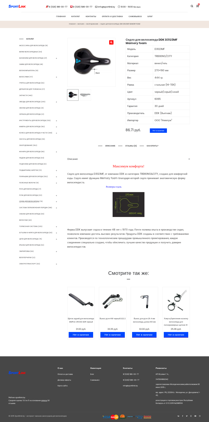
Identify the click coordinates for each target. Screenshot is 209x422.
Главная (72, 24)
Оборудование (92, 24)
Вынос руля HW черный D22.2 (113, 318)
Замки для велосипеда (29, 64)
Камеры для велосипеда (29, 126)
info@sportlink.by (130, 385)
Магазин (80, 24)
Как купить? (153, 146)
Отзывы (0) (131, 146)
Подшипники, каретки (28, 170)
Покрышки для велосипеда (31, 176)
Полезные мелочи (27, 183)
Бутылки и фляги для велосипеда (33, 232)
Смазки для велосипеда (29, 214)
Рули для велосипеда (28, 195)
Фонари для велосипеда (30, 151)
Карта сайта (63, 385)
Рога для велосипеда (28, 189)
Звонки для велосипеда (29, 108)
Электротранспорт (27, 264)
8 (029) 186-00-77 (131, 374)
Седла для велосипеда (29, 201)
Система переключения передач (33, 207)
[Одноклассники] (191, 416)
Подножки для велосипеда (31, 164)
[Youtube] (195, 416)
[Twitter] (187, 416)
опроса (44, 400)
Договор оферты (64, 380)
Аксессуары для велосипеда (31, 45)
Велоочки (23, 220)
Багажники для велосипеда (31, 58)
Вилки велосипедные (28, 52)
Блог (92, 374)
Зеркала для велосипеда (30, 114)
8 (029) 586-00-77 (131, 380)
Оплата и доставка (65, 374)
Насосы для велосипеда (30, 139)
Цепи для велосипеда (28, 239)
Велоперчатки (25, 257)
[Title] (199, 416)
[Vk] (178, 416)
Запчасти (23, 95)
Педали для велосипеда (29, 158)
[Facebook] (182, 416)
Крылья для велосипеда (29, 245)
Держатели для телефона (30, 89)
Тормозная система (28, 226)
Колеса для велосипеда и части (33, 133)
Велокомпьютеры (27, 70)
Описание (110, 146)
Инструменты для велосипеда (32, 120)
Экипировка (24, 251)
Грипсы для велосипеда (30, 83)
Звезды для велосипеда (29, 102)
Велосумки (24, 77)
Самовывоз (95, 380)
